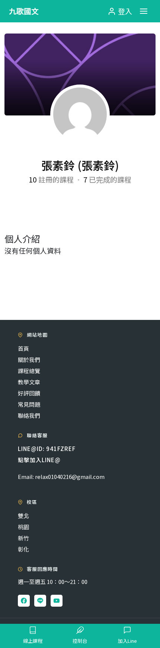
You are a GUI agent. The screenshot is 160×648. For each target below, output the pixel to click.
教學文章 (29, 382)
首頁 (23, 348)
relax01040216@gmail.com (70, 476)
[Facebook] (24, 601)
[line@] (40, 601)
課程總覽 (29, 371)
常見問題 (29, 404)
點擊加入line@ (39, 460)
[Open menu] (143, 11)
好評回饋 (29, 393)
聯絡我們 (29, 415)
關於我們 (29, 359)
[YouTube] (57, 601)
